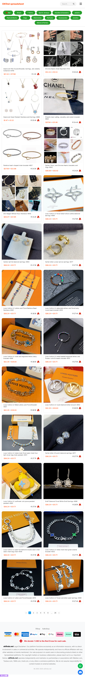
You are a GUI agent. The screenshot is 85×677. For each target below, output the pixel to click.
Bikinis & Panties (42, 23)
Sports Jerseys (44, 13)
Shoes (19, 13)
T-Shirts (30, 13)
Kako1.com (60, 626)
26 (55, 613)
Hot (9, 13)
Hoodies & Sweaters (62, 13)
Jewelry (75, 18)
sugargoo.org (24, 626)
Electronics (37, 18)
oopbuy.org (12, 626)
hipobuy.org (38, 626)
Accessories (63, 18)
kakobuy (46, 629)
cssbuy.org (49, 626)
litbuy (38, 629)
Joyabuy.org (72, 626)
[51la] (4, 676)
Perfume (50, 18)
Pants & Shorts (12, 18)
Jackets (77, 13)
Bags (25, 18)
